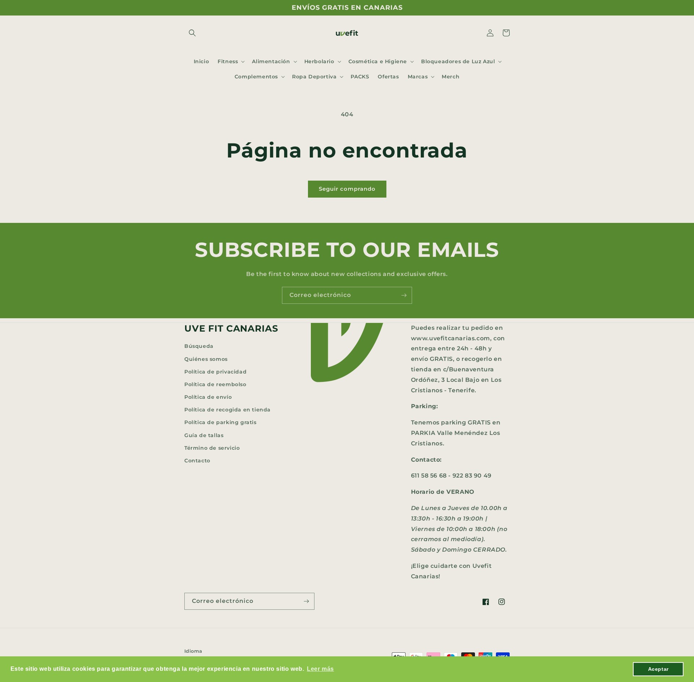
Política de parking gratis (220, 422)
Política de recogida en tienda (227, 409)
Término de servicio (212, 448)
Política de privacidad (215, 371)
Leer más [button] (320, 669)
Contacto (197, 460)
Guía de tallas (203, 435)
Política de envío (208, 397)
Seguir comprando (347, 188)
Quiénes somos (206, 359)
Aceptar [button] (658, 669)
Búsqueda (199, 346)
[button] (192, 33)
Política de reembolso (215, 384)
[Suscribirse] (404, 295)
